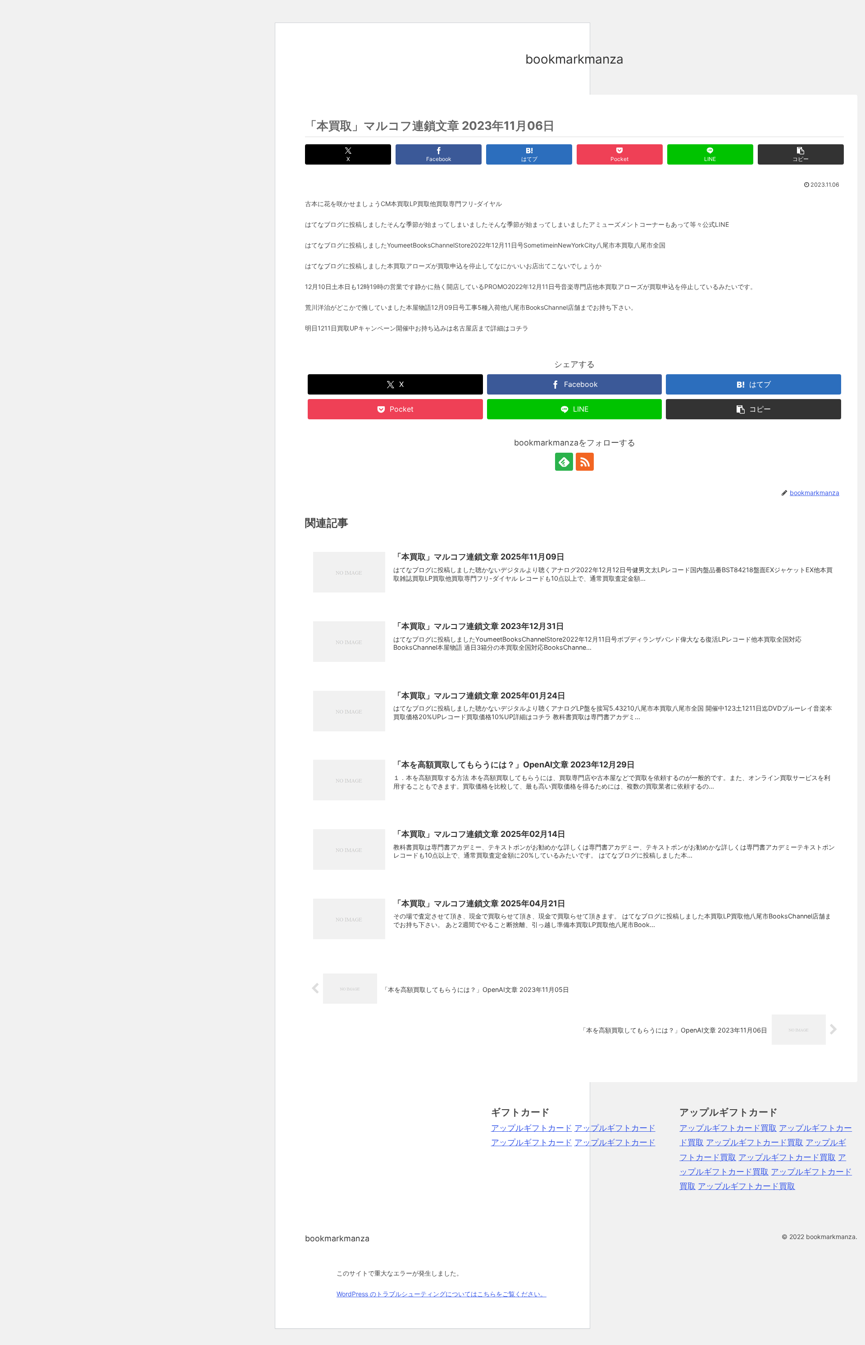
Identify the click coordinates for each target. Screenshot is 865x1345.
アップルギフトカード (531, 1128)
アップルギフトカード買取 (728, 1128)
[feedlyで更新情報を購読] (564, 462)
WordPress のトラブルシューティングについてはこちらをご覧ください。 (441, 1294)
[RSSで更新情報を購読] (585, 462)
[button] (801, 154)
